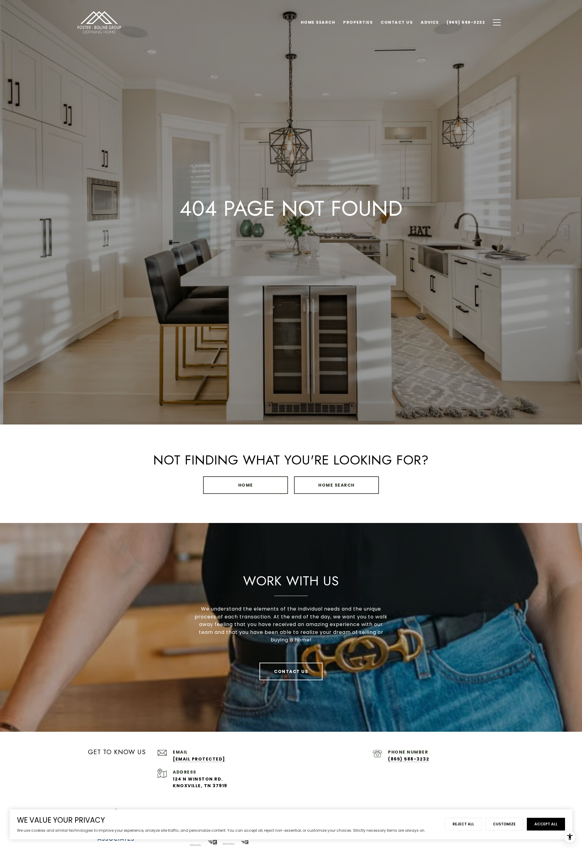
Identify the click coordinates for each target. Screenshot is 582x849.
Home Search (336, 485)
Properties (358, 22)
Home (245, 485)
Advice (430, 22)
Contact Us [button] (291, 671)
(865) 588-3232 (408, 759)
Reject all (463, 824)
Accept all (545, 824)
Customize (504, 824)
